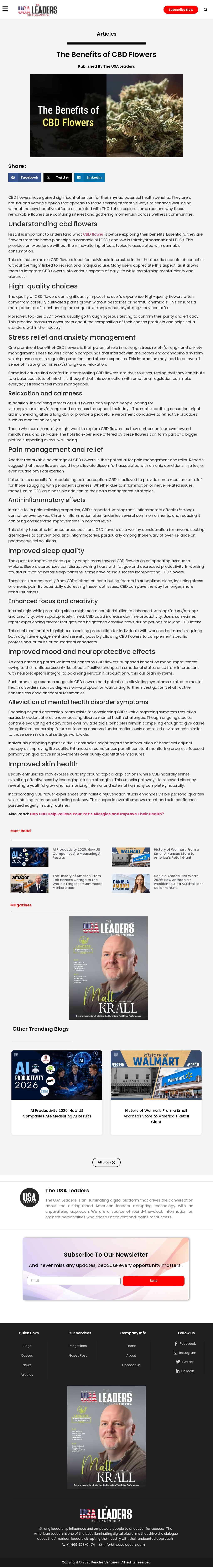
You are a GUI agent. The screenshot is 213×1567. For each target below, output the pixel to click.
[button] (205, 9)
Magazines (78, 1345)
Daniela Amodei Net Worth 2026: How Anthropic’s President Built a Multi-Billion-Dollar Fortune (178, 882)
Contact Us (131, 1365)
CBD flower (93, 234)
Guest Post (78, 1355)
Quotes (27, 1355)
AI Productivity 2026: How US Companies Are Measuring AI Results (77, 853)
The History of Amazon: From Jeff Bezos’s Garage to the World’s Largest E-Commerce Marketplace (77, 882)
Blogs (26, 1345)
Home (131, 1345)
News (26, 1365)
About (131, 1355)
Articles (27, 1374)
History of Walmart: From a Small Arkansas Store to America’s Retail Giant (176, 853)
